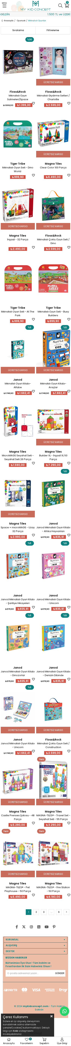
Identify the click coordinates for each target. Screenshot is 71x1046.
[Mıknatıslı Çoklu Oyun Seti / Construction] (53, 709)
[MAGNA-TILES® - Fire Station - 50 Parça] (53, 853)
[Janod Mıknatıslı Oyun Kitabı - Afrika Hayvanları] (53, 493)
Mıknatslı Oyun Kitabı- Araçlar (53, 385)
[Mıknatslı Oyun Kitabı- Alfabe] (18, 349)
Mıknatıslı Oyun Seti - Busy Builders (53, 313)
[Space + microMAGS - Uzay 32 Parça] (18, 493)
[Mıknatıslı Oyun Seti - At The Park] (18, 277)
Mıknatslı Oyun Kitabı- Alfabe (18, 385)
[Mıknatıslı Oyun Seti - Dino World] (18, 133)
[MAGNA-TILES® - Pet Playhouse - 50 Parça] (18, 853)
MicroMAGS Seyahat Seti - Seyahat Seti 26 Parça (18, 457)
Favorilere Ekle (33, 103)
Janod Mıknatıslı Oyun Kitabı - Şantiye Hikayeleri (18, 601)
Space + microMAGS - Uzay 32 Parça (18, 529)
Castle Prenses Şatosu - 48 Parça (17, 817)
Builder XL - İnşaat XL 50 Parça (53, 457)
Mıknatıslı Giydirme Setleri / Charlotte (53, 97)
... (51, 912)
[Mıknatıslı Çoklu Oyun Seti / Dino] (53, 205)
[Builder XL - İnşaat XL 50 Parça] (53, 421)
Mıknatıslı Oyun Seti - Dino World (17, 169)
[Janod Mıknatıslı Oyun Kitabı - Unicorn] (53, 565)
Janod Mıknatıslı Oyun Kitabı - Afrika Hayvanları (53, 529)
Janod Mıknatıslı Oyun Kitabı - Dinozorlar (18, 673)
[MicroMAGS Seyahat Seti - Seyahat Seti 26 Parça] (18, 421)
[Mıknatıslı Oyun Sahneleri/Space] (18, 61)
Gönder (59, 973)
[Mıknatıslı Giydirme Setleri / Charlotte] (53, 61)
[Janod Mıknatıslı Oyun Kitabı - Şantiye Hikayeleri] (18, 565)
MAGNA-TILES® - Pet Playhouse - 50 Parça (18, 889)
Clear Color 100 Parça (53, 167)
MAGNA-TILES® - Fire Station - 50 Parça (53, 889)
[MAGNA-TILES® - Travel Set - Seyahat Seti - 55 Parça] (53, 781)
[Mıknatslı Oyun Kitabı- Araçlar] (53, 349)
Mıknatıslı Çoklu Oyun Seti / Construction (53, 745)
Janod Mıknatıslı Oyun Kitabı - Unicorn (53, 601)
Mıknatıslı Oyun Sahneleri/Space (17, 97)
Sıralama (18, 30)
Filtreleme (53, 30)
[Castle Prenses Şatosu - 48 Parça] (18, 781)
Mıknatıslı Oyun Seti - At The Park (17, 313)
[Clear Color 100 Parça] (53, 133)
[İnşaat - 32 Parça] (18, 205)
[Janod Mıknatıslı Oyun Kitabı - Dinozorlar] (18, 637)
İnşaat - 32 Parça (17, 239)
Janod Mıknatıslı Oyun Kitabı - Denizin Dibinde (53, 673)
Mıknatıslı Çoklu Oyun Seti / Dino (53, 241)
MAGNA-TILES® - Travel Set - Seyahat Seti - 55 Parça (53, 817)
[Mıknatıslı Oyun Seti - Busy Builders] (53, 277)
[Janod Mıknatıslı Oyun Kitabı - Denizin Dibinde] (53, 637)
